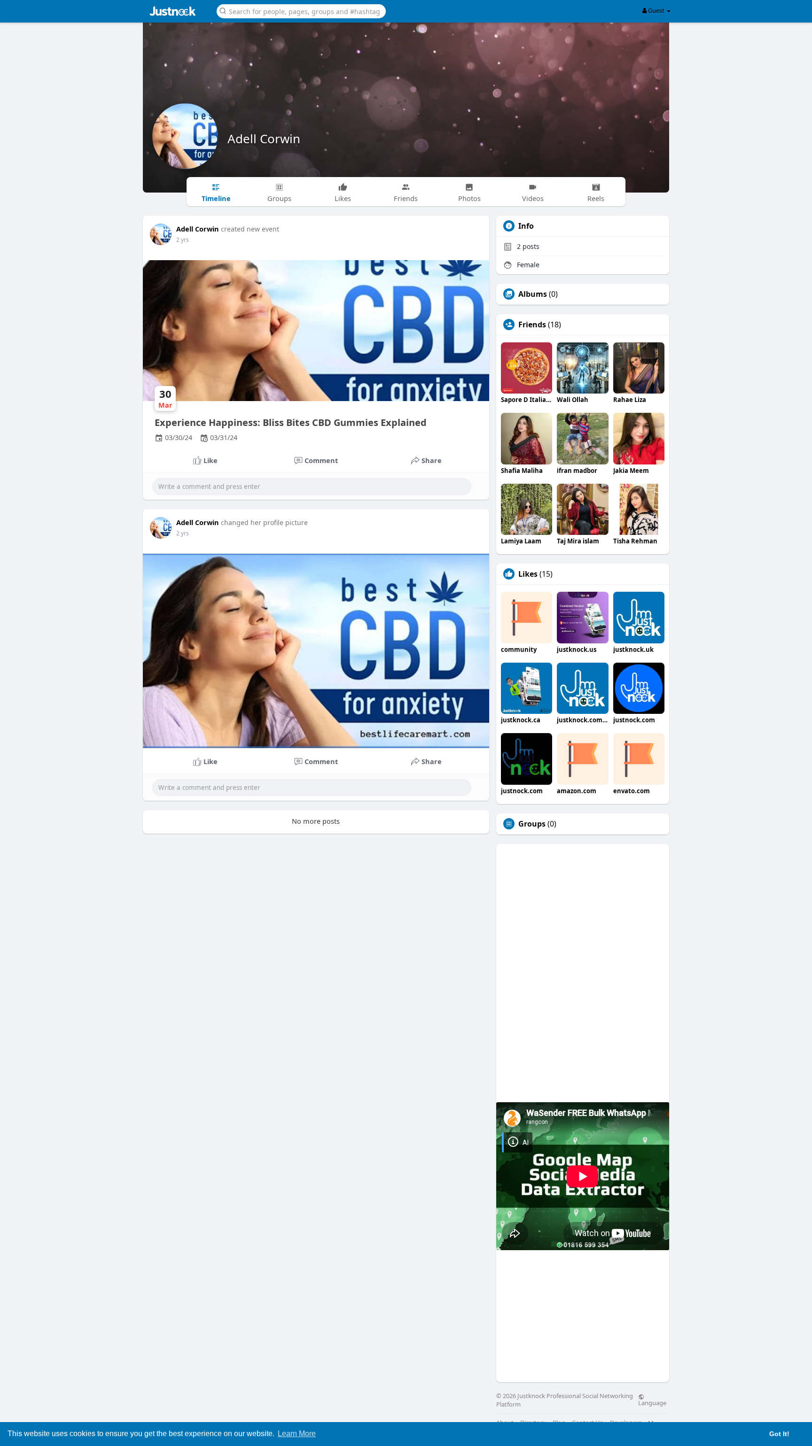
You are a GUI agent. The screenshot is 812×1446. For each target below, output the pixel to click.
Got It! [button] (779, 1434)
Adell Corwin (263, 138)
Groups (532, 823)
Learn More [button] (297, 1434)
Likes (528, 574)
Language (652, 1402)
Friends (532, 324)
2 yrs (182, 240)
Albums (532, 294)
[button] (301, 10)
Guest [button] (656, 10)
